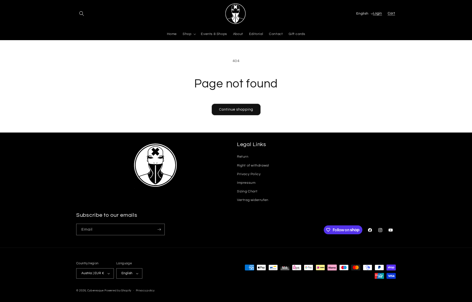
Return (243, 156)
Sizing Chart (247, 191)
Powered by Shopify (117, 290)
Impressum (246, 183)
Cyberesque (95, 290)
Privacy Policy (249, 174)
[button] (81, 13)
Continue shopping (236, 109)
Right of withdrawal (253, 165)
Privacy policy (145, 290)
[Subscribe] (159, 229)
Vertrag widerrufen (252, 200)
